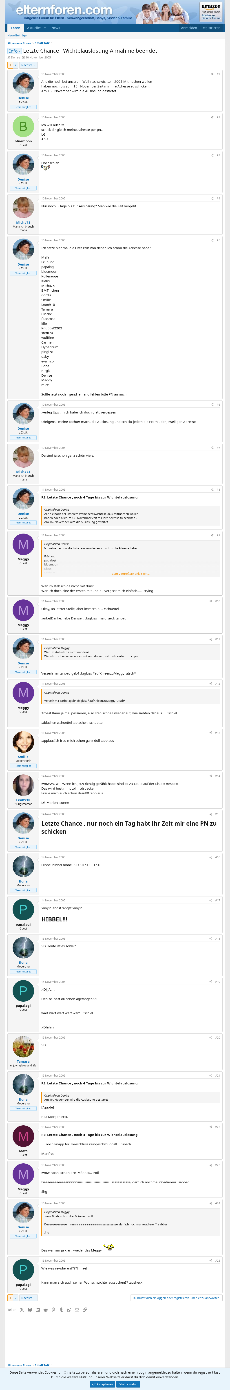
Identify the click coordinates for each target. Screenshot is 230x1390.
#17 (217, 900)
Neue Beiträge (17, 35)
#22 (217, 1127)
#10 (217, 601)
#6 (218, 405)
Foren (15, 27)
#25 (217, 1261)
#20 (217, 1037)
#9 (218, 535)
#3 (218, 155)
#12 (217, 684)
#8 (218, 490)
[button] (45, 28)
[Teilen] (212, 74)
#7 (218, 448)
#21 (217, 1075)
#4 (218, 198)
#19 (217, 982)
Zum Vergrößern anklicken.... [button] (131, 574)
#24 (217, 1203)
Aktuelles (34, 27)
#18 (217, 939)
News (55, 27)
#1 (218, 74)
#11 (217, 639)
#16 (217, 857)
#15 (217, 814)
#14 (217, 776)
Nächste (26, 65)
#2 (218, 117)
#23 (217, 1165)
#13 (217, 733)
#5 (218, 240)
